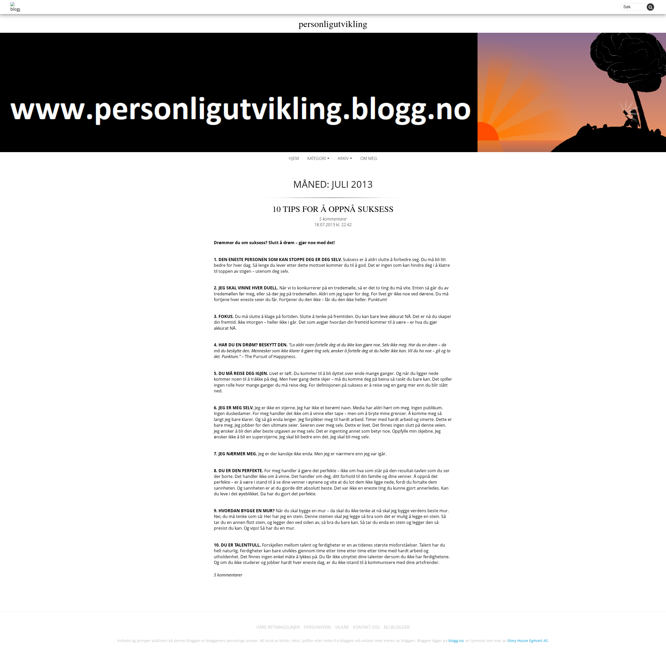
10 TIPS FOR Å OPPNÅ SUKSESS (333, 208)
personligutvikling (333, 23)
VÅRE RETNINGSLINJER (278, 627)
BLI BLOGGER (397, 627)
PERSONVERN (317, 627)
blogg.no (456, 640)
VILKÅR (342, 627)
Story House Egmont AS (527, 640)
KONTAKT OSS (366, 627)
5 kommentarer (333, 219)
